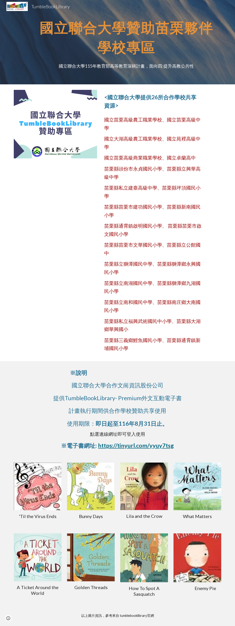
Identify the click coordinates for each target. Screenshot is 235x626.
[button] (8, 618)
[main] (126, 42)
